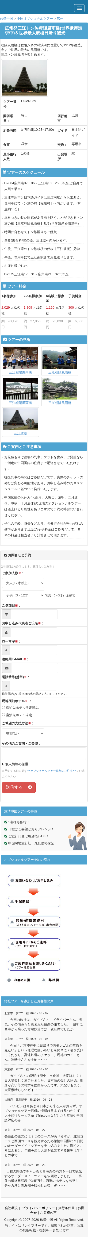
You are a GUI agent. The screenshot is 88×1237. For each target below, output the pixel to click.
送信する (17, 787)
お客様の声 (48, 1212)
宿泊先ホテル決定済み (22, 708)
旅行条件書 (66, 1208)
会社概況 (11, 1208)
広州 (60, 18)
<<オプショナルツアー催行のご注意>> (51, 770)
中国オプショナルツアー (35, 18)
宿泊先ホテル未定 (18, 715)
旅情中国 (6, 18)
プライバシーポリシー (38, 1208)
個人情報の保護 (16, 764)
